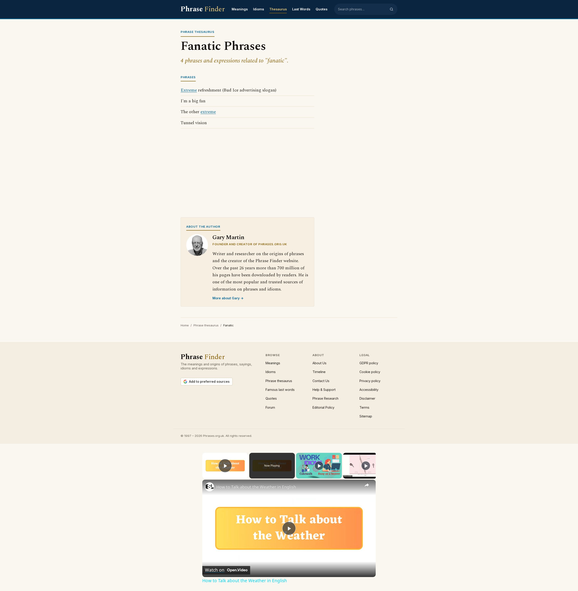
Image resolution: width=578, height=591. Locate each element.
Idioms (258, 9)
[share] (367, 485)
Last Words (301, 9)
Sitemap (365, 416)
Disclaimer (367, 398)
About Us (319, 363)
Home (185, 325)
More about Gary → (228, 298)
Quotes (321, 9)
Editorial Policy (323, 407)
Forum (270, 407)
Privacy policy (369, 381)
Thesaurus (278, 9)
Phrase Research (325, 398)
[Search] (391, 9)
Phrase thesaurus (206, 325)
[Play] (319, 465)
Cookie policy (369, 372)
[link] (209, 486)
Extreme (189, 90)
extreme (208, 112)
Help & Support (324, 390)
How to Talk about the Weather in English (256, 487)
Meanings (240, 9)
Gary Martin (228, 237)
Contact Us (320, 381)
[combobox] (362, 9)
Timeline (319, 372)
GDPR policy (368, 363)
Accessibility (368, 390)
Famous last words (280, 390)
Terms (364, 407)
